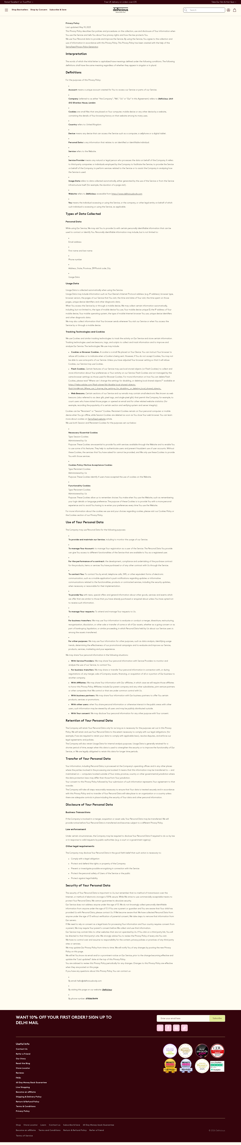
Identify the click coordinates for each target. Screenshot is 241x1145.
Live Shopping (23, 1087)
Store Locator (23, 1068)
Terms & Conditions (26, 1106)
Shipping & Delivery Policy (28, 1097)
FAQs (18, 1078)
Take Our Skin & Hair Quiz (223, 2)
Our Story (21, 1059)
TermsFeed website (97, 419)
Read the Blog (23, 1063)
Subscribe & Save (71, 1125)
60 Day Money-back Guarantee (98, 1125)
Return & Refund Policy (27, 1102)
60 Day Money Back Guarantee (31, 1083)
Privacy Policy (23, 1111)
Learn (43, 1125)
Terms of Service (24, 1136)
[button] (6, 10)
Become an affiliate (26, 1092)
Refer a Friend (23, 1054)
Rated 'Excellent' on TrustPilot (17, 2)
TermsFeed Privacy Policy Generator (82, 47)
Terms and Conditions (49, 1130)
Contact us (54, 1125)
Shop (18, 1125)
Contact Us (21, 1049)
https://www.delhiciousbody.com (127, 194)
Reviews (20, 1073)
